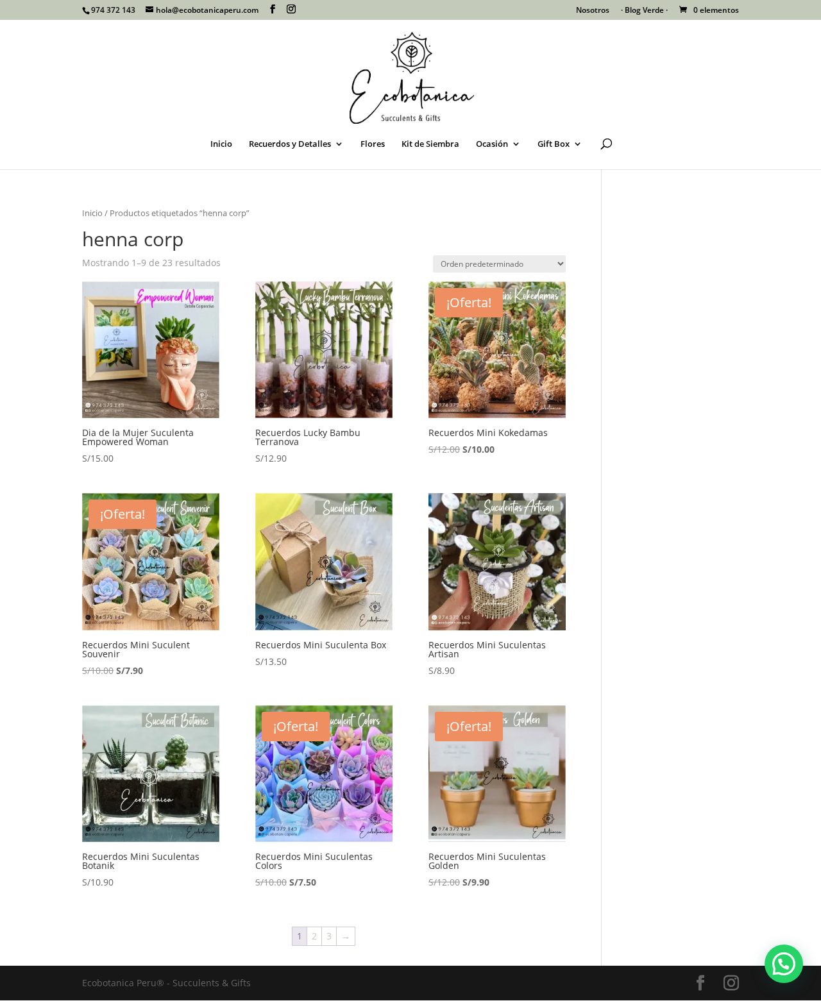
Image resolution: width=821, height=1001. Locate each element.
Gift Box (553, 144)
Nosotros (592, 10)
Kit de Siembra (430, 144)
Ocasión (492, 144)
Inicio (221, 144)
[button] (784, 964)
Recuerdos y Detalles (290, 144)
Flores (372, 144)
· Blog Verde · (644, 10)
